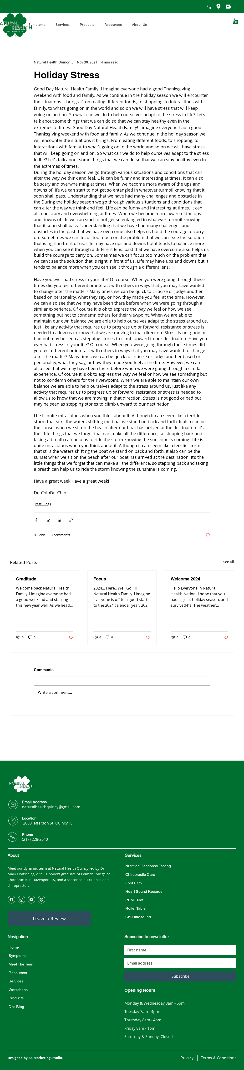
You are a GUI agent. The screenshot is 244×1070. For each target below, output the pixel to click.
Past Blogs (43, 504)
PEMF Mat (134, 900)
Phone (27, 834)
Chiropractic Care (140, 874)
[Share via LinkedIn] (59, 520)
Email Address (34, 802)
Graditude (26, 578)
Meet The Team (21, 964)
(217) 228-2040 (35, 839)
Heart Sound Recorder (144, 891)
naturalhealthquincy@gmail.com (51, 806)
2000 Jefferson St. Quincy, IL (47, 823)
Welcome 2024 (185, 578)
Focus (99, 578)
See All (228, 561)
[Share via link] (71, 520)
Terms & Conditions (218, 1057)
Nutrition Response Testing (148, 866)
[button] (139, 24)
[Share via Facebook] (36, 520)
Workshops (18, 989)
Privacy (187, 1057)
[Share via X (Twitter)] (48, 520)
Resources (18, 973)
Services (16, 981)
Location (29, 818)
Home (14, 947)
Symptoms (17, 955)
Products (16, 998)
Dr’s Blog (16, 1006)
